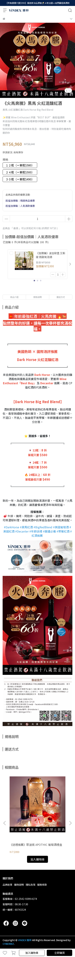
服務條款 (42, 884)
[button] (70, 264)
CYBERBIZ (8, 943)
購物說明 (19, 884)
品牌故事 (7, 884)
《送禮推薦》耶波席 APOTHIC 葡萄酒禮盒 (36, 844)
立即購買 (59, 953)
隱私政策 (30, 884)
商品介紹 (14, 296)
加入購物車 (31, 953)
